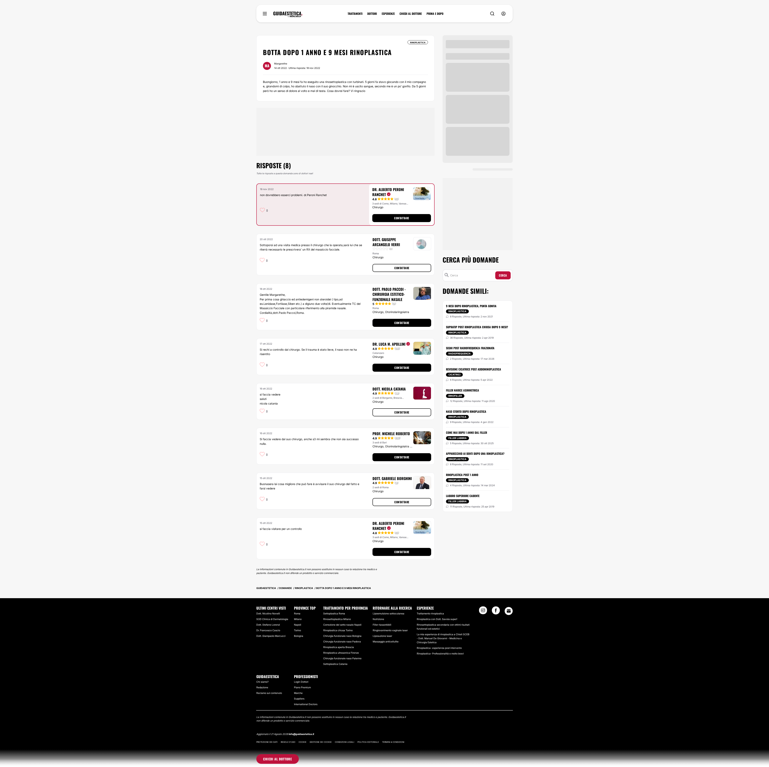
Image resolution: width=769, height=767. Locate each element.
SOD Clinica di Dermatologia (272, 619)
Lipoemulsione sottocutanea (388, 613)
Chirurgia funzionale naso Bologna (342, 635)
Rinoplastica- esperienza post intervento (439, 647)
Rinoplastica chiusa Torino (338, 630)
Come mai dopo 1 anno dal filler (466, 432)
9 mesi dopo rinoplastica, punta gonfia (471, 306)
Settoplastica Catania (335, 663)
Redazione (262, 687)
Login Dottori (301, 681)
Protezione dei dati (267, 742)
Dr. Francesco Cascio (268, 630)
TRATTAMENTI (355, 14)
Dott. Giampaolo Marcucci (271, 635)
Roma (297, 613)
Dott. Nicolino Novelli (268, 613)
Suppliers (299, 698)
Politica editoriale (368, 742)
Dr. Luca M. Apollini (388, 344)
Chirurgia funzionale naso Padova (342, 641)
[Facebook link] (496, 611)
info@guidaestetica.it (301, 734)
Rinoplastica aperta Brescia (338, 647)
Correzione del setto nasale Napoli (342, 624)
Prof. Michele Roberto (391, 433)
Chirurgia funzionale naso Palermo (342, 658)
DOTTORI (372, 14)
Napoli (297, 624)
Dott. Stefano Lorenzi (268, 624)
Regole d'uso (288, 742)
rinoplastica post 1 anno (462, 475)
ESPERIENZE (388, 14)
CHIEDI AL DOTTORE (411, 14)
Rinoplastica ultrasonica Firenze (341, 652)
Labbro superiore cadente (462, 496)
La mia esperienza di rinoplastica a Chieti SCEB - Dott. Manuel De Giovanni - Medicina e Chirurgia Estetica (443, 638)
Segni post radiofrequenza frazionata (470, 348)
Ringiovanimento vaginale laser (390, 630)
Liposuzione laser (382, 635)
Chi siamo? (262, 681)
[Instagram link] (483, 611)
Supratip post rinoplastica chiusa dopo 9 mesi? (477, 327)
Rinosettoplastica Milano (337, 619)
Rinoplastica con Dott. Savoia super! (437, 619)
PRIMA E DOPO (435, 14)
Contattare (401, 218)
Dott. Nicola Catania (389, 389)
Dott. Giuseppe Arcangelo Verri (386, 242)
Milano (298, 619)
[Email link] (509, 611)
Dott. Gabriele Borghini (392, 478)
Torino (297, 630)
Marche (298, 693)
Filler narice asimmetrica (462, 390)
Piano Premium (302, 687)
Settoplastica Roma (334, 613)
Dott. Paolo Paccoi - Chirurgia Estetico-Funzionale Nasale (389, 294)
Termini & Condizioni (393, 742)
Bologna (298, 635)
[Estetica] (287, 14)
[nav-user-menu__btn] (503, 13)
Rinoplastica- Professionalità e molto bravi (440, 653)
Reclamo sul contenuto (269, 693)
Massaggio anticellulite (386, 641)
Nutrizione (378, 619)
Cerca (503, 275)
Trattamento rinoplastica (430, 613)
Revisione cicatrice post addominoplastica (473, 369)
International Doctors (305, 704)
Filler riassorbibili (382, 624)
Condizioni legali (344, 742)
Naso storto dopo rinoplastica (466, 411)
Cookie (302, 742)
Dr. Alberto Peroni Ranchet (388, 192)
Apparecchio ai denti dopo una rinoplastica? (475, 453)
